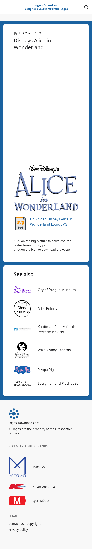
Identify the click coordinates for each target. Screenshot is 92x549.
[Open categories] (6, 7)
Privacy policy (18, 530)
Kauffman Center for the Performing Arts (57, 329)
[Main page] (15, 33)
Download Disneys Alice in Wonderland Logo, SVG (51, 222)
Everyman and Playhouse (58, 383)
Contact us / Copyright (25, 524)
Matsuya (39, 467)
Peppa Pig (46, 369)
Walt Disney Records (54, 350)
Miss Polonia (48, 308)
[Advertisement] (46, 107)
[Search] (86, 7)
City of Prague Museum (57, 289)
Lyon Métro (41, 501)
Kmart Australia (44, 487)
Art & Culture (31, 33)
